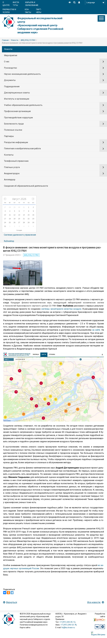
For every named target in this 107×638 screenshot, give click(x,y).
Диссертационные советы (17, 92)
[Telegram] (12, 592)
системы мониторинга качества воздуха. (61, 309)
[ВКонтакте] (4, 592)
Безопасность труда (14, 123)
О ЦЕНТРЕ (6, 3)
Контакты (9, 155)
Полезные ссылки (13, 130)
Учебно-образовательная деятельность (23, 105)
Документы (10, 80)
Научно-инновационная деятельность (22, 74)
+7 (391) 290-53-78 (68, 625)
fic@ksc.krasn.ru (68, 627)
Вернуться (11, 602)
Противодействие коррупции (18, 117)
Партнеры (9, 136)
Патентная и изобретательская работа (22, 148)
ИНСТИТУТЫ (16, 3)
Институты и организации (16, 99)
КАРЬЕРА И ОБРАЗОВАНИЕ (31, 3)
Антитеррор (9, 179)
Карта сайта (25, 627)
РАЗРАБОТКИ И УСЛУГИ (9, 11)
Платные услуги (12, 167)
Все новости (94, 602)
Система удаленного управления (20, 235)
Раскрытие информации (16, 142)
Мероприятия (10, 55)
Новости (14, 40)
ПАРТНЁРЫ (39, 11)
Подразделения (11, 86)
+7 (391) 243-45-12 (67, 622)
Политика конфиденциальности (33, 625)
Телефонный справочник (16, 161)
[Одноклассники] (8, 592)
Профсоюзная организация (17, 111)
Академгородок (12, 173)
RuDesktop (9, 241)
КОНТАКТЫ (28, 11)
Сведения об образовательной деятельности (26, 186)
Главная (5, 40)
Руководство (10, 68)
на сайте (96, 330)
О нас (6, 61)
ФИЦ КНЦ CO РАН (28, 40)
